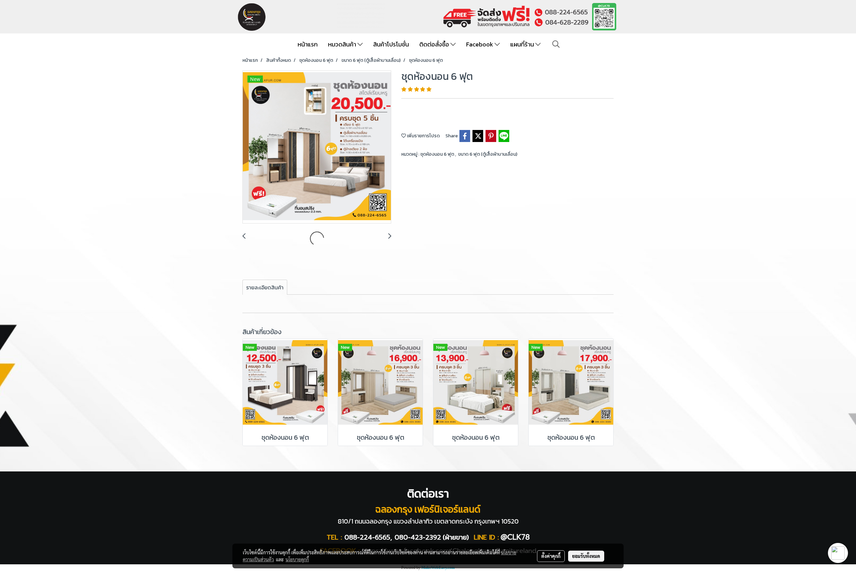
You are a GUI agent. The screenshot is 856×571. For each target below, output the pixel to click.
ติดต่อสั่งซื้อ (434, 44)
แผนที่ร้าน (522, 44)
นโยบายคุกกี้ (297, 559)
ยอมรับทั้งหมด (586, 556)
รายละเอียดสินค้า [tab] (265, 287)
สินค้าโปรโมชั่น (391, 44)
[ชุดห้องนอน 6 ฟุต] (317, 147)
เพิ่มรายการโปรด (423, 135)
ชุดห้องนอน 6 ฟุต (437, 154)
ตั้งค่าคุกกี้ (550, 556)
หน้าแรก (308, 44)
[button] (556, 44)
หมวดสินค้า (342, 44)
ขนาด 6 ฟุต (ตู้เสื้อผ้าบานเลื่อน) (487, 154)
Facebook (480, 44)
